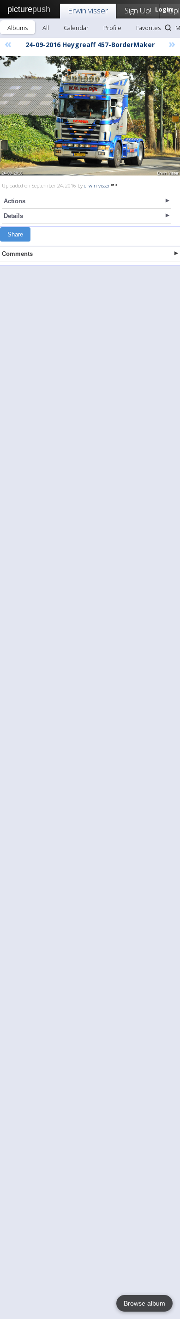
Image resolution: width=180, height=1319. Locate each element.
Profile (112, 28)
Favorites (148, 28)
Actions (14, 201)
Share (15, 234)
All (45, 28)
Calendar (76, 28)
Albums (17, 28)
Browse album (144, 1303)
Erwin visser (88, 10)
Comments (17, 253)
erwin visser (97, 185)
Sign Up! (138, 10)
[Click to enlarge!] (90, 115)
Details (13, 215)
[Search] (168, 27)
